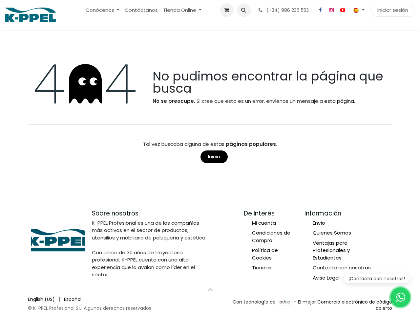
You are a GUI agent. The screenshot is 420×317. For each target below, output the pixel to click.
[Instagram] (331, 10)
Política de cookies (51, 299)
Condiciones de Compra (271, 236)
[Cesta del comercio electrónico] (227, 10)
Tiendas (261, 267)
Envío (319, 222)
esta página (339, 101)
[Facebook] (320, 10)
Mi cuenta (264, 222)
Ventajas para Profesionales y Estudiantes (331, 250)
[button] (244, 10)
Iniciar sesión (392, 10)
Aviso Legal (326, 277)
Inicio (214, 156)
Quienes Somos (332, 232)
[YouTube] (342, 10)
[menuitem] (102, 10)
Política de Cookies (265, 254)
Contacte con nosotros (342, 267)
